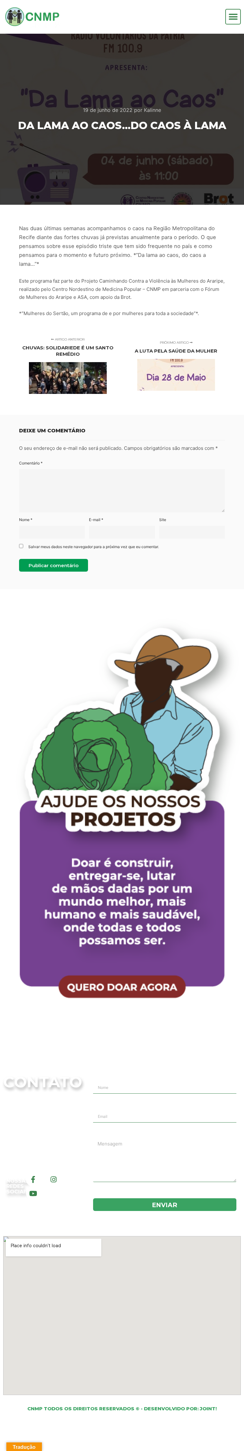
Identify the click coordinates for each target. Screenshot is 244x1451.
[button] (233, 16)
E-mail (96, 519)
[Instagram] (53, 1179)
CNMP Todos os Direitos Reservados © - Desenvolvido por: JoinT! (122, 1409)
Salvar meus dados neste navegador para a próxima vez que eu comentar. (93, 546)
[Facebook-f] (33, 1179)
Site (162, 519)
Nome (25, 519)
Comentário (31, 463)
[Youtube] (33, 1193)
